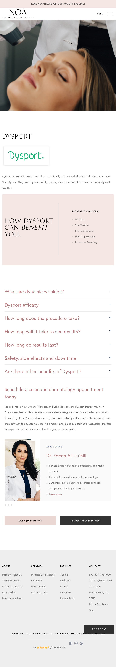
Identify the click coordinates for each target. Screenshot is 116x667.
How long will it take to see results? (42, 331)
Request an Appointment (86, 520)
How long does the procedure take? (42, 318)
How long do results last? (31, 345)
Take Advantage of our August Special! (58, 3)
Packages (65, 580)
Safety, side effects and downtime (40, 358)
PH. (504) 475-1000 (100, 574)
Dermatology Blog (12, 598)
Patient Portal (67, 598)
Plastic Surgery (39, 592)
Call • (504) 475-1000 (30, 520)
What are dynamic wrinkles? (34, 291)
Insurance (65, 592)
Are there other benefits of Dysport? (43, 371)
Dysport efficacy (22, 305)
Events (64, 586)
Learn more (55, 494)
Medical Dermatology (43, 574)
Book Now (99, 629)
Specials (64, 574)
